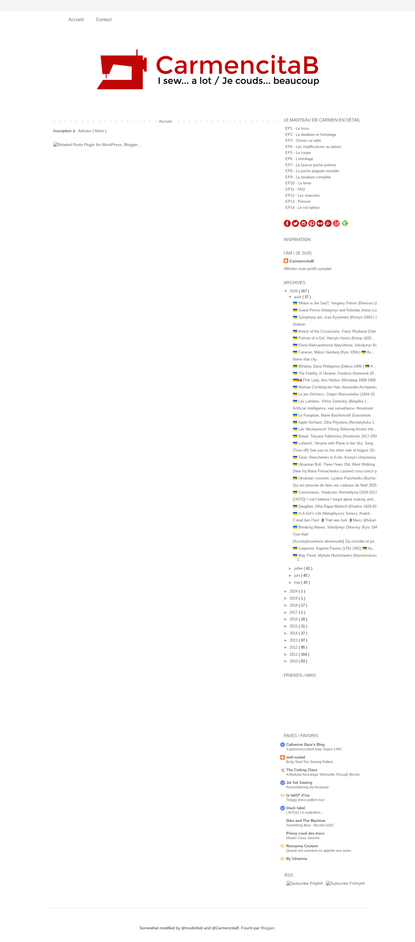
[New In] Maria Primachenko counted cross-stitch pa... (337, 471)
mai (297, 582)
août (298, 297)
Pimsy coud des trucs (305, 833)
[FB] (287, 225)
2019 (294, 598)
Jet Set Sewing (299, 782)
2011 (294, 654)
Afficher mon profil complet (307, 268)
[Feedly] (345, 225)
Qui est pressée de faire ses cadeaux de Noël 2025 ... (337, 485)
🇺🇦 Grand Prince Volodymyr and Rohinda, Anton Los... (337, 310)
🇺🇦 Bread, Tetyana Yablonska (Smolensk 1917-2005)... (338, 436)
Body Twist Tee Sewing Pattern (309, 762)
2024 (294, 591)
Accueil (77, 19)
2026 (294, 291)
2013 (294, 640)
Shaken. (299, 324)
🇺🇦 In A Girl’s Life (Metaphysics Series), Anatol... (333, 513)
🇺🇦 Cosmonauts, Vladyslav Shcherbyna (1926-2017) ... (338, 492)
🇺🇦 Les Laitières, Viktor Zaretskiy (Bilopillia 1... (331, 401)
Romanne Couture (302, 846)
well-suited (295, 757)
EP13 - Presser (298, 201)
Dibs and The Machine (305, 821)
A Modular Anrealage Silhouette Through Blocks (323, 775)
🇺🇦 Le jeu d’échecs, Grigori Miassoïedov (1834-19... (335, 394)
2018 (294, 605)
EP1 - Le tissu (297, 128)
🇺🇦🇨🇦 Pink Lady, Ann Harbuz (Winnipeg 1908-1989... (336, 380)
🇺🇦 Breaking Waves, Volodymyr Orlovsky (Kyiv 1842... (338, 527)
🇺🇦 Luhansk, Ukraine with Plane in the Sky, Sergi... (335, 443)
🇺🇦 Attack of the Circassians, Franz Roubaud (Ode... (336, 331)
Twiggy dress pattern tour (305, 800)
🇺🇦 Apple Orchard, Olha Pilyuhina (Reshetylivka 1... (335, 422)
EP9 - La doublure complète (308, 177)
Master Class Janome (303, 838)
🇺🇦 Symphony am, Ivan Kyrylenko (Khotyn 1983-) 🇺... (337, 317)
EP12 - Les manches (302, 195)
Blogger (267, 928)
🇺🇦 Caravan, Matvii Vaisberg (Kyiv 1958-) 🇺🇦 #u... (333, 352)
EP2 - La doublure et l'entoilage (310, 134)
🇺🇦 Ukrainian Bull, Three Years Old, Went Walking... (335, 464)
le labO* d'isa (297, 795)
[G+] (328, 225)
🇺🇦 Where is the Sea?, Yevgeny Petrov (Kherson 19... (337, 303)
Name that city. (305, 359)
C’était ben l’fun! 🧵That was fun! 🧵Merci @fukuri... (336, 520)
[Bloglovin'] (336, 225)
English (316, 883)
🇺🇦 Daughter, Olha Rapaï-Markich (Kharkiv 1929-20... (336, 506)
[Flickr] (320, 225)
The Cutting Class (301, 770)
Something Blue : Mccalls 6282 (310, 825)
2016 (294, 619)
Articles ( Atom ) (92, 131)
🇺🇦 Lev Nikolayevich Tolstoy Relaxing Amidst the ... (335, 429)
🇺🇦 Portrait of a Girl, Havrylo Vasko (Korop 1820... (334, 338)
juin (297, 575)
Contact (104, 19)
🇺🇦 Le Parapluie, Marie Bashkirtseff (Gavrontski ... (334, 415)
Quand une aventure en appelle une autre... (319, 851)
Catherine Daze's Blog (305, 744)
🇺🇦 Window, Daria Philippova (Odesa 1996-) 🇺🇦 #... (334, 366)
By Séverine (296, 859)
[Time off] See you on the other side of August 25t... (335, 450)
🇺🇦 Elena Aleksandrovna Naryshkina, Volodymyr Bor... (337, 345)
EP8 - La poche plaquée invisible (312, 171)
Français (356, 883)
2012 (294, 647)
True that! (301, 534)
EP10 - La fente (298, 183)
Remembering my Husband (307, 787)
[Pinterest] (311, 225)
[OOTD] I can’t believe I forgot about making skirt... (335, 499)
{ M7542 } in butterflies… (305, 813)
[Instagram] (303, 225)
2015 (294, 626)
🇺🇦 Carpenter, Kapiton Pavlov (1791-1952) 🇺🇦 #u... (334, 548)
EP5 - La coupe (298, 153)
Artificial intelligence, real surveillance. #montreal (333, 408)
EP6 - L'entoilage (299, 159)
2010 (294, 661)
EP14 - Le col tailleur (302, 207)
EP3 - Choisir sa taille (303, 140)
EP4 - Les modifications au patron (313, 147)
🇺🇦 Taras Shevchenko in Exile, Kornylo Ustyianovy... (336, 457)
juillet (299, 568)
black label (295, 808)
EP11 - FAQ (295, 189)
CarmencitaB (301, 261)
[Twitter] (295, 225)
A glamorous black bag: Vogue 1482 (314, 749)
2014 (294, 633)
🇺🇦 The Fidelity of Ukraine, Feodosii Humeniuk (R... (335, 373)
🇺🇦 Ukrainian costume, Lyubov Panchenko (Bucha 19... (338, 478)
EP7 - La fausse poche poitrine (310, 165)
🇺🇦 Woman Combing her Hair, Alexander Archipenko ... (337, 387)
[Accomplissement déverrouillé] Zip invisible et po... (335, 541)
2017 (294, 612)
